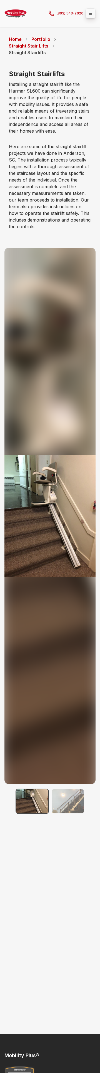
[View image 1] (32, 801)
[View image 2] (67, 801)
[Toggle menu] (91, 13)
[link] (27, 52)
